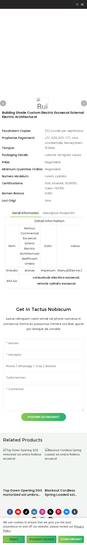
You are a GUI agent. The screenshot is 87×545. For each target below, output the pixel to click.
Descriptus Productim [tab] (59, 213)
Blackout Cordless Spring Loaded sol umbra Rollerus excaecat (60, 493)
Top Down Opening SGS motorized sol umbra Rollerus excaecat (22, 493)
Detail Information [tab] (25, 213)
